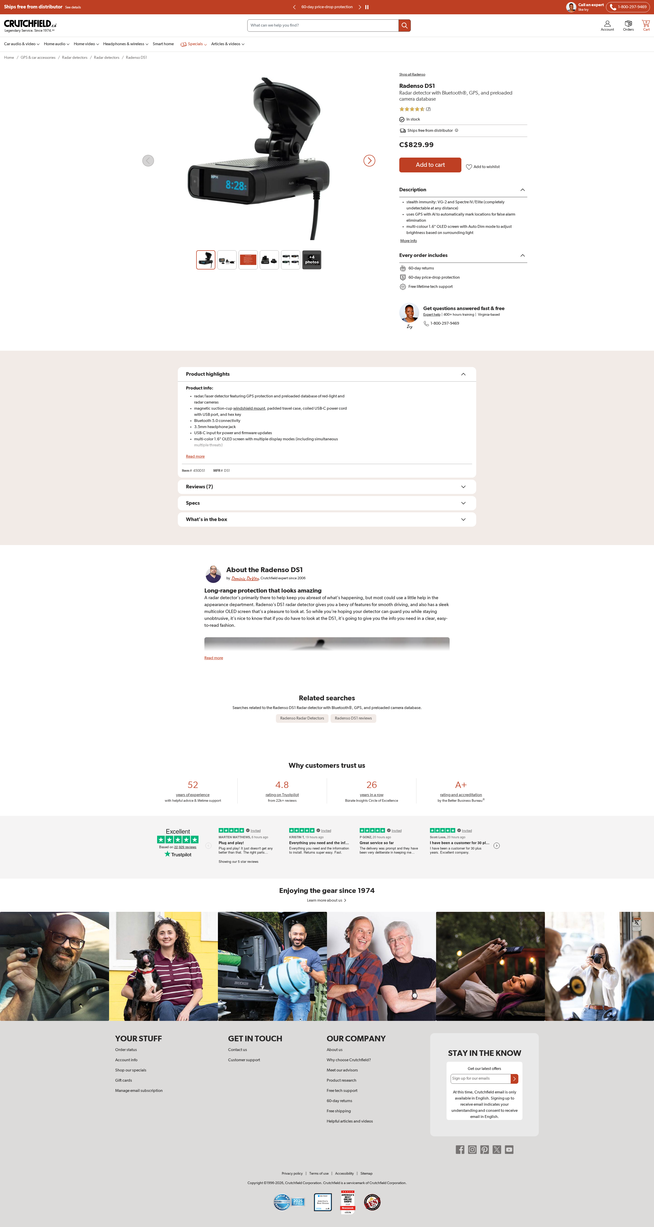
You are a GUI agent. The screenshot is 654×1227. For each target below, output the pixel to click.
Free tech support (342, 1091)
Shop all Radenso (412, 74)
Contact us (237, 1050)
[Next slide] (369, 161)
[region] (327, 966)
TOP (644, 1224)
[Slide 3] (248, 259)
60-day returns (327, 7)
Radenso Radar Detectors (302, 718)
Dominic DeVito (244, 578)
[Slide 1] (205, 259)
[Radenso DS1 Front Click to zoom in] (258, 160)
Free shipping (339, 1111)
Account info (126, 1060)
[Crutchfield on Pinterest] (485, 1149)
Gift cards (123, 1081)
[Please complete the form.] (514, 1079)
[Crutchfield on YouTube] (509, 1149)
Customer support (244, 1060)
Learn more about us (325, 901)
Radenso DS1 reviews (353, 718)
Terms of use (319, 1173)
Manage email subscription (139, 1091)
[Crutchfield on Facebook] (460, 1149)
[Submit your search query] (405, 25)
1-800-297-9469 (444, 324)
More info (408, 241)
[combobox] (329, 25)
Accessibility (344, 1173)
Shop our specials (130, 1070)
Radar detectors (74, 58)
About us (335, 1050)
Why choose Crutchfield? (349, 1060)
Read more (195, 457)
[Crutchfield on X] (497, 1149)
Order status (126, 1050)
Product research (341, 1081)
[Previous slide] (294, 7)
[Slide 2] (227, 259)
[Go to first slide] (359, 7)
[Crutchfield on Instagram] (472, 1149)
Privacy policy (292, 1173)
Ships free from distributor (42, 7)
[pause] (367, 7)
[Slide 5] (290, 259)
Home (9, 58)
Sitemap (366, 1173)
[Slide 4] (269, 259)
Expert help (431, 314)
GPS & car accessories (38, 58)
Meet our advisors (342, 1070)
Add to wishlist (487, 167)
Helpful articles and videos (350, 1121)
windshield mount (249, 409)
